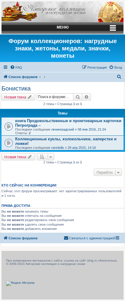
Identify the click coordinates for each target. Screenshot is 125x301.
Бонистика (16, 88)
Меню (63, 27)
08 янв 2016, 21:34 (92, 129)
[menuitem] (16, 67)
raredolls (57, 147)
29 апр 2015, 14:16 (82, 147)
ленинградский (62, 129)
